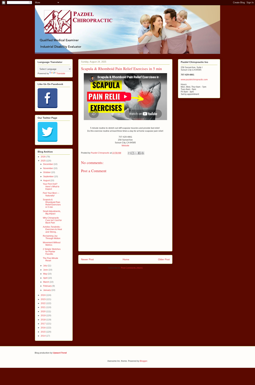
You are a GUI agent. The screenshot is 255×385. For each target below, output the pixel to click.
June (45, 270)
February (47, 286)
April (45, 278)
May (45, 274)
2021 (43, 307)
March (46, 282)
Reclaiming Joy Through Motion (51, 237)
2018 (43, 319)
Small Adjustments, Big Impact (52, 212)
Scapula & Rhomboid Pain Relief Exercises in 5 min (52, 203)
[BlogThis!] (132, 153)
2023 (43, 299)
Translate (60, 73)
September (48, 176)
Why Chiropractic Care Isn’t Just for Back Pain (52, 220)
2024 (43, 295)
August (46, 180)
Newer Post (87, 259)
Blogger (143, 361)
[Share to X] (136, 153)
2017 (43, 323)
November (48, 168)
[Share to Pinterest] (142, 153)
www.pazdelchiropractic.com (194, 79)
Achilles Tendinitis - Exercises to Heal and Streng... (52, 229)
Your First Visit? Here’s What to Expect (51, 186)
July (45, 265)
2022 (43, 303)
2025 (43, 160)
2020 (43, 311)
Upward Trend (60, 353)
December (48, 164)
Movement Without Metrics (51, 243)
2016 (43, 327)
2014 (43, 336)
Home (126, 259)
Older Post (164, 259)
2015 (43, 332)
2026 (43, 156)
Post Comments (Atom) (132, 268)
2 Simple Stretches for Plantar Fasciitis (52, 251)
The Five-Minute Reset (50, 259)
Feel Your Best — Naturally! (51, 194)
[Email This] (129, 153)
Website (125, 145)
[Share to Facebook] (139, 153)
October (47, 172)
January (47, 290)
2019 (43, 315)
